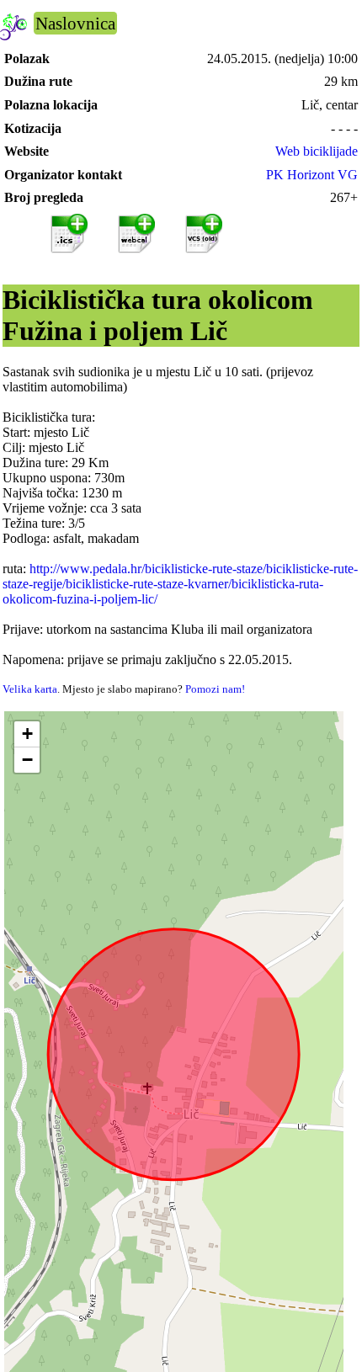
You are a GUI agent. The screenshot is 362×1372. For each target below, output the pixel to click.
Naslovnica (75, 23)
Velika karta (30, 689)
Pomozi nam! (215, 689)
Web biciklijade (316, 151)
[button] (27, 734)
